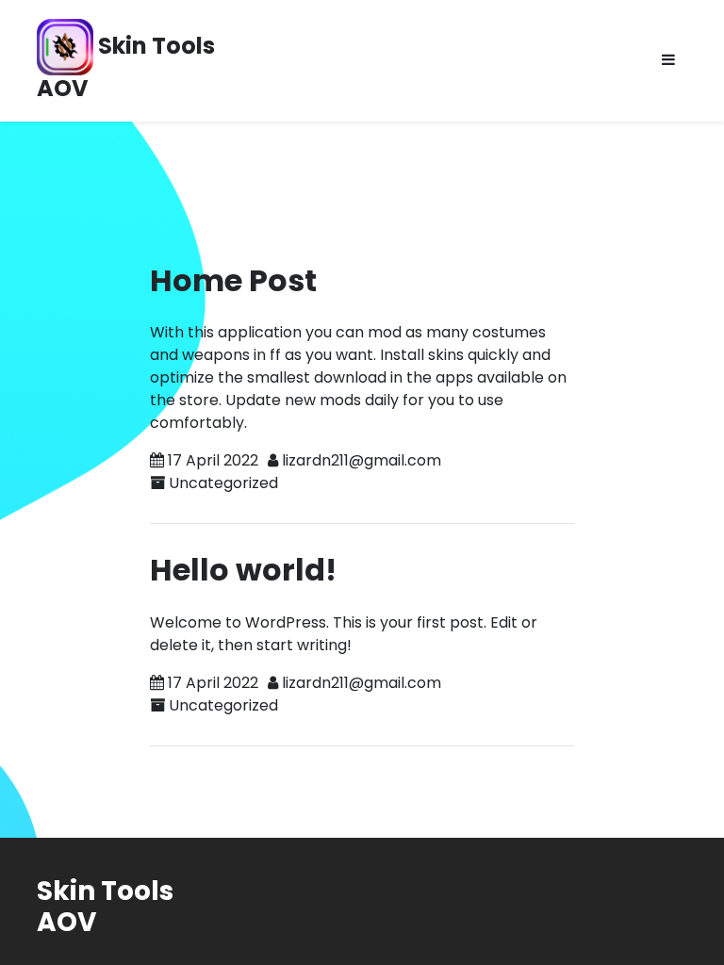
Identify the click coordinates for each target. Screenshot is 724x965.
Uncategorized (223, 483)
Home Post (233, 280)
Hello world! (243, 569)
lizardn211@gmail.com (361, 460)
